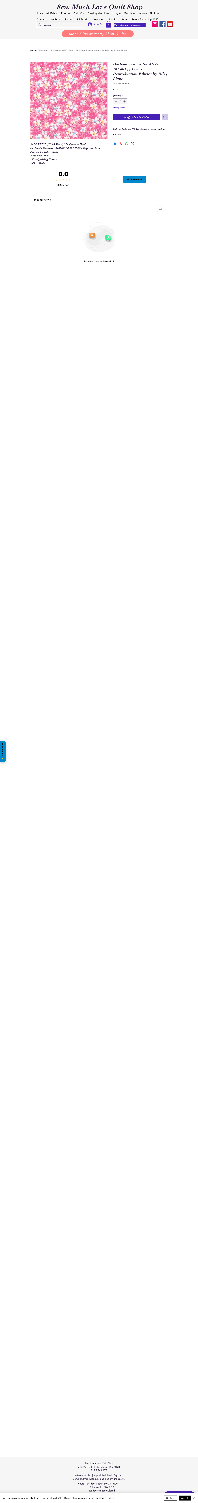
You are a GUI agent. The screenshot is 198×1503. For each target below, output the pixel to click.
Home (33, 50)
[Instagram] (155, 24)
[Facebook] (162, 24)
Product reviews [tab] (42, 199)
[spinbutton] (120, 101)
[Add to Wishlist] (165, 117)
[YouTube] (170, 24)
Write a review (135, 179)
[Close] (194, 1498)
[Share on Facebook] (115, 144)
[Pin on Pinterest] (121, 144)
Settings (170, 1498)
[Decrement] (115, 101)
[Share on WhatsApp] (127, 144)
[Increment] (125, 101)
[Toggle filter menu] (160, 208)
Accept (184, 1498)
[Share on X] (132, 144)
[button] (108, 24)
